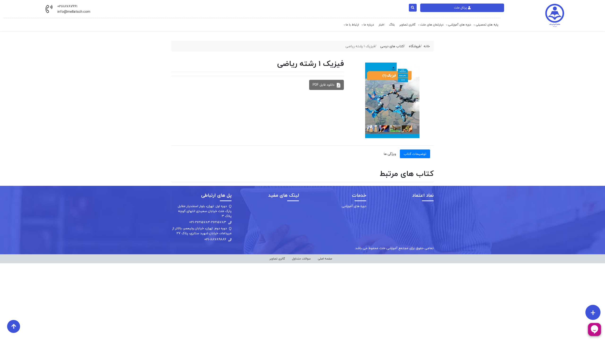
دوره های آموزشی (459, 24)
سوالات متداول (301, 258)
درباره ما (369, 24)
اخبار (381, 24)
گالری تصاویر (407, 24)
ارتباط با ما (352, 24)
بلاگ (392, 24)
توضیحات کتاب (415, 154)
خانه (427, 46)
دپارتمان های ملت (431, 24)
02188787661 (67, 6)
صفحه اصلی (325, 258)
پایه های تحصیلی (487, 24)
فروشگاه (414, 46)
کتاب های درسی (392, 46)
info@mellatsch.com (73, 11)
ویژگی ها (390, 154)
